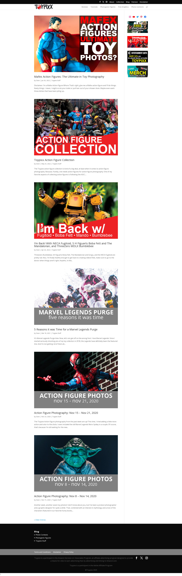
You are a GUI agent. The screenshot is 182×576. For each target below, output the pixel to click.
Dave (38, 80)
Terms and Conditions (42, 552)
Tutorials (94, 7)
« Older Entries (40, 520)
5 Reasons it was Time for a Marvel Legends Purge (65, 329)
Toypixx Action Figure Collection (54, 160)
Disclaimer (144, 2)
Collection (120, 2)
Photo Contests (137, 7)
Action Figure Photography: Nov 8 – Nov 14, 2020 (65, 496)
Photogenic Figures (107, 7)
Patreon (135, 2)
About (111, 2)
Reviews (85, 7)
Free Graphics (123, 7)
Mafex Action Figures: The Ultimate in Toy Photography (69, 76)
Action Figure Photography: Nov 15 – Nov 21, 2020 (66, 413)
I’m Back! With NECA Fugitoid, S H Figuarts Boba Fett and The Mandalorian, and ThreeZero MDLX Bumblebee (73, 244)
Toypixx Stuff (56, 80)
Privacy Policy (69, 552)
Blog (128, 2)
